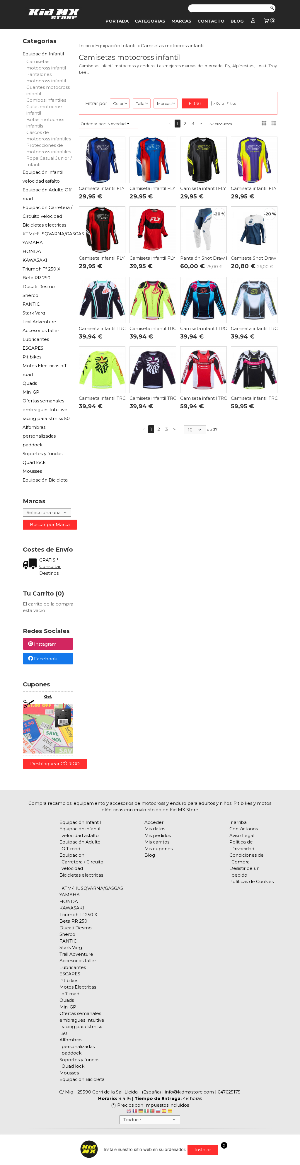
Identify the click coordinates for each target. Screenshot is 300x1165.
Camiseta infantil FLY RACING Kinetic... (171, 258)
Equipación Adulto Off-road (48, 194)
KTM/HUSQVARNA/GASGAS (48, 234)
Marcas (181, 21)
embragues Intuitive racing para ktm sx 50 (46, 414)
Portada (117, 21)
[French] (134, 1112)
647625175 (229, 1092)
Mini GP (31, 392)
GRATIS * (49, 560)
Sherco (30, 295)
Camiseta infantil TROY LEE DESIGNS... (121, 328)
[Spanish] (164, 1112)
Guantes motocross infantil (48, 90)
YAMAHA (33, 242)
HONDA (32, 251)
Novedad (116, 123)
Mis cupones (158, 848)
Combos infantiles (46, 100)
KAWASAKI (35, 260)
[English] (129, 1112)
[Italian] (146, 1112)
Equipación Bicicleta (45, 480)
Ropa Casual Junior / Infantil (49, 161)
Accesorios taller (41, 330)
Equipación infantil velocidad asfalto (43, 176)
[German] (140, 1112)
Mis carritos (156, 842)
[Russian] (158, 1112)
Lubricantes (36, 339)
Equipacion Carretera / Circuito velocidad (47, 212)
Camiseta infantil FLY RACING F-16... (118, 188)
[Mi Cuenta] (253, 21)
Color (118, 103)
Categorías (150, 21)
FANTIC (31, 304)
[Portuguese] (152, 1112)
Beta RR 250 (36, 277)
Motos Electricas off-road (45, 370)
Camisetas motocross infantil (46, 65)
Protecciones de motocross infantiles (48, 148)
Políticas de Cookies (251, 881)
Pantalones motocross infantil (46, 78)
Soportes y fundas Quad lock (42, 458)
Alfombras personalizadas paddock (39, 436)
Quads (30, 383)
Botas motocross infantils (45, 123)
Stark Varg (34, 313)
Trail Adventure (39, 321)
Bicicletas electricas (44, 225)
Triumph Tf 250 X (41, 269)
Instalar (203, 1149)
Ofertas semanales (43, 401)
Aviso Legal (241, 835)
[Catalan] (170, 1112)
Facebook (45, 658)
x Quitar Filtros (225, 103)
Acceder (153, 822)
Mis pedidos (157, 835)
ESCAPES (33, 348)
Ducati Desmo (39, 286)
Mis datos (154, 828)
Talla (140, 103)
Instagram (45, 644)
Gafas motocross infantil (44, 110)
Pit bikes (32, 357)
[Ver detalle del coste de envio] (31, 564)
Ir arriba (238, 822)
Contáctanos (243, 828)
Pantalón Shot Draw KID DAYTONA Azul (224, 258)
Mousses (32, 471)
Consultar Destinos (50, 570)
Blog (237, 21)
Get (48, 696)
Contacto (210, 21)
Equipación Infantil (43, 54)
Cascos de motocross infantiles (48, 136)
